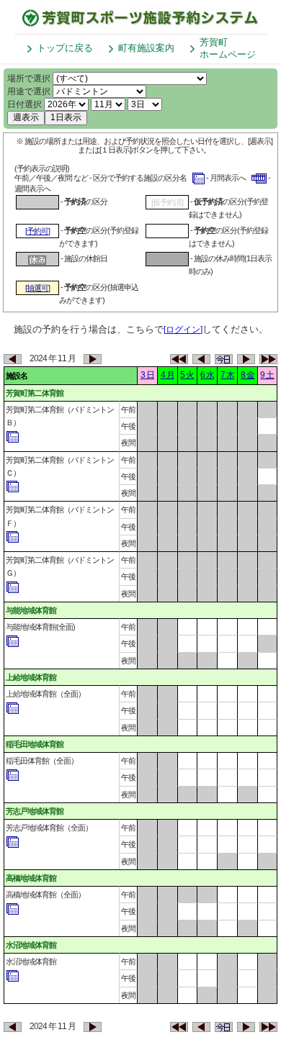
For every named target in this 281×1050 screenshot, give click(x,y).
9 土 (267, 375)
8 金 (247, 375)
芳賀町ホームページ (228, 48)
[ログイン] (183, 330)
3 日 (147, 375)
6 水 (207, 375)
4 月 (167, 375)
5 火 (187, 375)
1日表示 (65, 117)
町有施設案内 (146, 47)
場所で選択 (28, 78)
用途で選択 (28, 91)
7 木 (227, 375)
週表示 (26, 117)
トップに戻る (65, 47)
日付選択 (24, 104)
